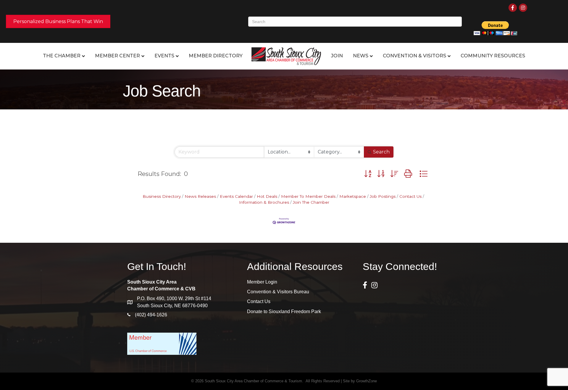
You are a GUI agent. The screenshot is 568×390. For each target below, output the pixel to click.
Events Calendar (236, 196)
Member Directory (216, 56)
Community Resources (493, 56)
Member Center (117, 56)
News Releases (200, 196)
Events (164, 56)
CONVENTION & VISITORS (414, 56)
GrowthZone (366, 381)
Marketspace (352, 196)
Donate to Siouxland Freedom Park (284, 311)
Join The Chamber (311, 202)
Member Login (262, 281)
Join (337, 56)
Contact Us (410, 196)
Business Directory (162, 196)
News (360, 56)
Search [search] (381, 152)
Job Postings (383, 196)
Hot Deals (267, 196)
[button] (367, 173)
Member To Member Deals (308, 196)
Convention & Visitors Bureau (278, 291)
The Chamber (61, 56)
